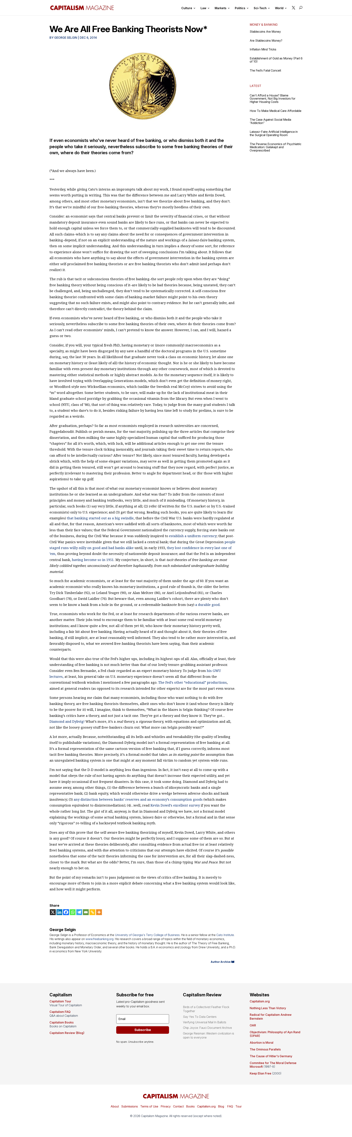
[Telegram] (79, 912)
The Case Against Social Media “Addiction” (270, 121)
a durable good (207, 604)
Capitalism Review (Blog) (67, 1033)
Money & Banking (264, 24)
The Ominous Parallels (265, 1049)
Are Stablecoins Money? (266, 40)
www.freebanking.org (99, 939)
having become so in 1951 (93, 559)
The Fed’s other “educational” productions (192, 682)
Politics (240, 8)
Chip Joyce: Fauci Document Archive (207, 1028)
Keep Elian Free (260, 1073)
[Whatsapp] (73, 912)
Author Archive (221, 961)
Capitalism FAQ (60, 1012)
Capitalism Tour (60, 1001)
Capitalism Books (62, 1022)
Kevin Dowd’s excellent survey (175, 805)
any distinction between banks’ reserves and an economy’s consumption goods (138, 799)
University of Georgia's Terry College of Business (147, 935)
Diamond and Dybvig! (67, 721)
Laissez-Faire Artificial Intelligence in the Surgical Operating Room (274, 133)
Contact (178, 1106)
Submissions (129, 1106)
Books (190, 1106)
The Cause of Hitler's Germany (271, 1056)
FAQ (229, 1106)
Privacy (165, 1106)
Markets (220, 8)
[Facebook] (66, 912)
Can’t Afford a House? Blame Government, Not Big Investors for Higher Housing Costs (272, 99)
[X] (53, 912)
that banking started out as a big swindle (100, 518)
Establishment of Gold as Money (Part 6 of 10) (276, 59)
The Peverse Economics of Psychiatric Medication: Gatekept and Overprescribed (275, 147)
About (115, 1106)
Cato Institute (225, 935)
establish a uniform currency (193, 536)
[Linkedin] (59, 912)
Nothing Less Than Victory (268, 1008)
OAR (253, 1025)
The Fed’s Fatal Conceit (265, 70)
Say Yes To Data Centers (200, 1017)
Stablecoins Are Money (265, 31)
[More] (99, 912)
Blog (221, 1106)
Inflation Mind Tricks (263, 49)
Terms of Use (149, 1106)
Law (203, 8)
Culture (186, 8)
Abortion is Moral (261, 1042)
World (279, 8)
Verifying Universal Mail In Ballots (204, 1022)
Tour (238, 1106)
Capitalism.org (260, 1001)
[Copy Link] (92, 912)
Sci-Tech (260, 8)
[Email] (86, 912)
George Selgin (65, 37)
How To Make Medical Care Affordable (275, 111)
